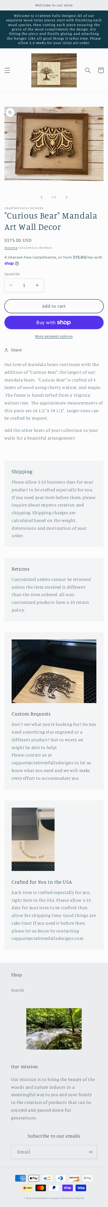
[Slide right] (66, 197)
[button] (7, 70)
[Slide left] (41, 197)
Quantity (12, 274)
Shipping (10, 247)
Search (17, 990)
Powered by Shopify (72, 1198)
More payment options (54, 336)
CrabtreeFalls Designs (46, 1198)
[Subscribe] (90, 1152)
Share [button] (16, 349)
